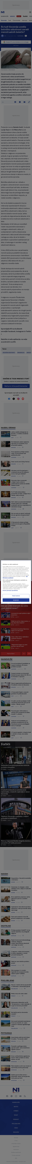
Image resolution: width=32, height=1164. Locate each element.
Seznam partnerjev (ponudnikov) (10, 590)
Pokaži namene (16, 595)
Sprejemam (16, 600)
